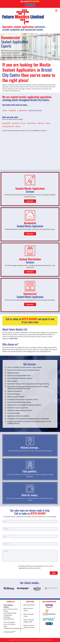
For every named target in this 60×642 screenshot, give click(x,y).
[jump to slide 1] (27, 59)
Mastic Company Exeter (29, 615)
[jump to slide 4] (32, 59)
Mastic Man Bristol (29, 605)
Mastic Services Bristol (28, 609)
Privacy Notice (49, 566)
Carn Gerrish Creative (46, 640)
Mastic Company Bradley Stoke (29, 621)
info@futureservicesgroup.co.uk (13, 628)
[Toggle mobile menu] (56, 10)
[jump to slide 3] (31, 59)
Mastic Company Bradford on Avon (29, 626)
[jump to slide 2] (29, 59)
